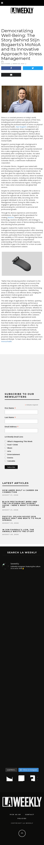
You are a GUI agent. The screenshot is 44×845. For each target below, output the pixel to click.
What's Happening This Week (19, 441)
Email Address (12, 426)
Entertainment (13, 454)
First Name (10, 408)
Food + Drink (12, 445)
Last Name (10, 417)
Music (9, 448)
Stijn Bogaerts (21, 127)
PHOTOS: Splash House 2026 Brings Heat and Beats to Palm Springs (21, 518)
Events (10, 458)
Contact (29, 814)
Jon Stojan (5, 63)
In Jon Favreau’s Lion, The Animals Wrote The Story (18, 530)
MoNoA (11, 217)
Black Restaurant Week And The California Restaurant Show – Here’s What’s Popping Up (20, 504)
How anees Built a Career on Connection (20, 491)
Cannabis (11, 461)
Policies (22, 818)
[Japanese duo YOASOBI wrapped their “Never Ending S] (22, 595)
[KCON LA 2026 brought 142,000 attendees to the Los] (22, 640)
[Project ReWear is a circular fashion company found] (22, 743)
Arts (9, 451)
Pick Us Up (15, 814)
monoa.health (6, 341)
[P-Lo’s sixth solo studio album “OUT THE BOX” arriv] (22, 691)
